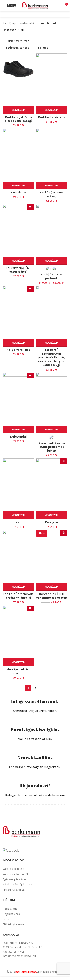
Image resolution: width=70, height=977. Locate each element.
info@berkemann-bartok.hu (19, 956)
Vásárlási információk (16, 874)
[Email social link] (37, 14)
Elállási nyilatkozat (14, 889)
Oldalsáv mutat (18, 41)
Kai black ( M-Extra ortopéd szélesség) (18, 119)
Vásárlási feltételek (14, 869)
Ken (18, 522)
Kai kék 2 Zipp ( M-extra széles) (18, 270)
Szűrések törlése (17, 47)
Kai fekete (18, 192)
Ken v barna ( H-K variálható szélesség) (51, 596)
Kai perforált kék (18, 350)
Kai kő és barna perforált (51, 276)
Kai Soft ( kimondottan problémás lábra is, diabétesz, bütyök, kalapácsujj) (51, 357)
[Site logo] (35, 5)
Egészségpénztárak (14, 879)
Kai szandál (18, 436)
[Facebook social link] (32, 14)
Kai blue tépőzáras (51, 117)
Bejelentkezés (11, 914)
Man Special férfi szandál (18, 671)
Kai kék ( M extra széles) (51, 194)
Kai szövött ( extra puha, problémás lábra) (51, 446)
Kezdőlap (9, 23)
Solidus (43, 47)
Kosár (6, 919)
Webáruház (28, 23)
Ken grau (51, 522)
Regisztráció (10, 908)
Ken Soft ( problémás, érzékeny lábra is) (18, 596)
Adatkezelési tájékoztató (18, 884)
